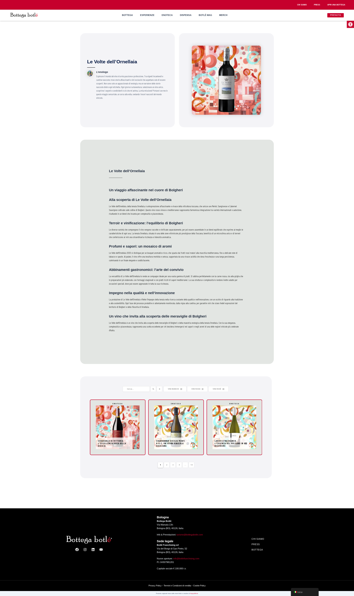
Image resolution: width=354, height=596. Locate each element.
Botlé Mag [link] (205, 15)
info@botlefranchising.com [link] (186, 558)
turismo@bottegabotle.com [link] (190, 534)
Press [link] (317, 5)
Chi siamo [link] (302, 5)
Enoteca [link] (167, 15)
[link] (350, 24)
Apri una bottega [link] (336, 5)
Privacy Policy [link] (155, 585)
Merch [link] (223, 15)
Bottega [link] (127, 15)
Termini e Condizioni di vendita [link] (177, 585)
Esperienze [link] (147, 15)
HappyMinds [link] (194, 593)
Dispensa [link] (186, 15)
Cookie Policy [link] (199, 585)
